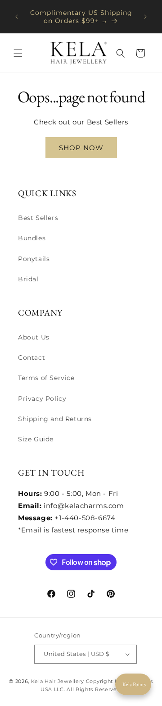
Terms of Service (46, 378)
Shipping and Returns (55, 419)
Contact (31, 357)
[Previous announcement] (17, 17)
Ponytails (34, 259)
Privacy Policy (42, 398)
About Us (34, 337)
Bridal (28, 279)
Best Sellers (38, 218)
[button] (18, 53)
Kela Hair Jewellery (57, 681)
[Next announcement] (145, 17)
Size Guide (36, 439)
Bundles (31, 238)
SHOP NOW (81, 147)
